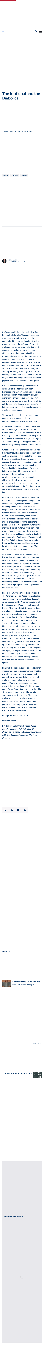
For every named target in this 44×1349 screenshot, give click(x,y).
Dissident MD (13, 260)
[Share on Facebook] (12, 810)
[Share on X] (5, 810)
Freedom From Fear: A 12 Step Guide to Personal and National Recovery (21, 735)
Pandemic (24, 175)
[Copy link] (24, 810)
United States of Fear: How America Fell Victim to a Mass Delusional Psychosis (20, 729)
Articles (6, 175)
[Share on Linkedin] (18, 810)
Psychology (14, 175)
